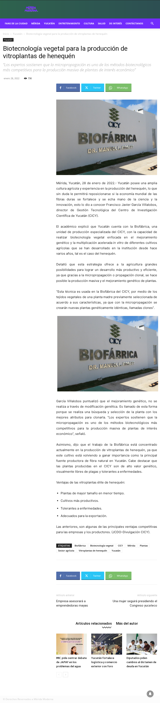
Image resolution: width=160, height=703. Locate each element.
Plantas (144, 545)
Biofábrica (80, 545)
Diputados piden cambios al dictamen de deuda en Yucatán (141, 662)
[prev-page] (58, 674)
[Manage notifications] (150, 694)
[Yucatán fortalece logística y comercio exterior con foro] (106, 644)
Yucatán (49, 23)
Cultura (89, 23)
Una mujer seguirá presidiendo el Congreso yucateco (135, 603)
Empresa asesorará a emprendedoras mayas (72, 603)
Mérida (35, 23)
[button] (152, 24)
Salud (101, 23)
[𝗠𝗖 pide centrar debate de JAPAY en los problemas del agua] (71, 644)
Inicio (6, 34)
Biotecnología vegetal (101, 545)
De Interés (115, 23)
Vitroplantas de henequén (93, 550)
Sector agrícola (66, 550)
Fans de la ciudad (16, 23)
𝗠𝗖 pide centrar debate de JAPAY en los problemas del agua (71, 662)
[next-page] (65, 674)
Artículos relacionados (94, 623)
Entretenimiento (69, 23)
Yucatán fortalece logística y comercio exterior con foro (104, 662)
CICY (120, 545)
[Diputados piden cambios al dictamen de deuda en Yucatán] (141, 644)
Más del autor (127, 623)
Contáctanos (134, 23)
